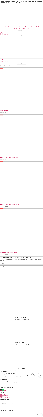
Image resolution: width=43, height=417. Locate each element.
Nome (1, 262)
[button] (21, 58)
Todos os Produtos (22, 28)
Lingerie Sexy (21, 26)
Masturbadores (27, 26)
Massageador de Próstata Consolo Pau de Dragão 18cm (9, 157)
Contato (28, 28)
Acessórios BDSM (6, 26)
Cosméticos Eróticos (14, 26)
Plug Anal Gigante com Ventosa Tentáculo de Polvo (8, 252)
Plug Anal (32, 26)
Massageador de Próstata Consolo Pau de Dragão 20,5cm (9, 204)
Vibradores (15, 28)
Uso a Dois (38, 26)
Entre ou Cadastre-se (4, 33)
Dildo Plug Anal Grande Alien (5, 110)
